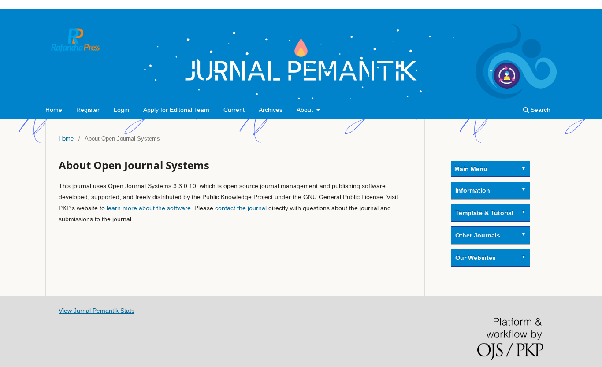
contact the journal (241, 207)
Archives (270, 109)
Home (53, 109)
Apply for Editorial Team (176, 109)
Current (234, 109)
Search (539, 109)
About (306, 109)
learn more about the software (149, 207)
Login (121, 109)
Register (88, 109)
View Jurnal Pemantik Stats (96, 310)
